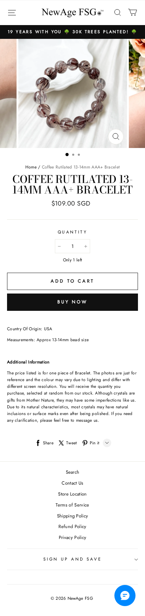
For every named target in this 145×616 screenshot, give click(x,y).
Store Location (72, 494)
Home (31, 167)
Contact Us (72, 483)
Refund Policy (72, 526)
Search (73, 472)
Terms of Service (72, 505)
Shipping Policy (72, 516)
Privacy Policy (73, 537)
